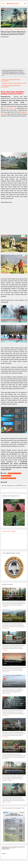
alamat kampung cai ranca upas (20, 29)
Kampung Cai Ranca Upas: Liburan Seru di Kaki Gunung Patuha (12, 792)
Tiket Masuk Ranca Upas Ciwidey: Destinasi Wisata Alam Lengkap (13, 596)
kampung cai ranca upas (9, 29)
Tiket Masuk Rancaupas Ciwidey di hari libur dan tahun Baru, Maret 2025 (14, 683)
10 (4, 787)
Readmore (5, 606)
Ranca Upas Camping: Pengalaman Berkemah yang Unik (12, 661)
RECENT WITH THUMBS (9, 531)
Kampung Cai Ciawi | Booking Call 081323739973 (14, 83)
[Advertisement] (14, 53)
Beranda (3, 853)
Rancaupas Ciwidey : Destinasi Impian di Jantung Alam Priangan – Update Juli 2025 (14, 748)
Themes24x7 (12, 848)
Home (2, 29)
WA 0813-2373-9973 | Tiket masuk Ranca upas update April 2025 (13, 727)
